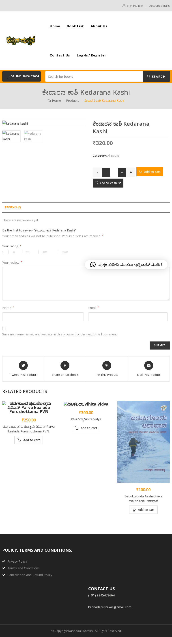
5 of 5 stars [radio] (71, 252)
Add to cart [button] (31, 440)
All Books (113, 155)
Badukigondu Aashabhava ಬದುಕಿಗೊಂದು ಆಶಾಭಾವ (143, 498)
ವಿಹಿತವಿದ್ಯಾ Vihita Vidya (86, 419)
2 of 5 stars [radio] (17, 252)
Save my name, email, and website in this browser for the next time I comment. (60, 334)
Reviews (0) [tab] (12, 207)
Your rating (11, 246)
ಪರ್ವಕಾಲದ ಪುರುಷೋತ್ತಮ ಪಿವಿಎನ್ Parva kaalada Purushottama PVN (29, 428)
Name (8, 308)
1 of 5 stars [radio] (5, 252)
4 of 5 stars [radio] (50, 252)
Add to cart (152, 172)
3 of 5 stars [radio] (32, 252)
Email (93, 308)
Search (158, 76)
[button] (21, 76)
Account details (159, 6)
